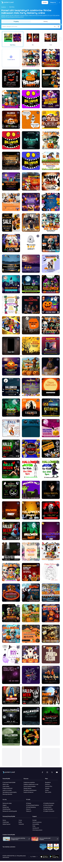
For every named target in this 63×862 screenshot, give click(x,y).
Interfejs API (35, 828)
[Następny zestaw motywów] (59, 39)
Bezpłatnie (48, 782)
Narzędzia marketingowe (30, 790)
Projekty (16, 21)
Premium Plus (48, 786)
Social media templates (30, 786)
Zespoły (47, 788)
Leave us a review (7, 790)
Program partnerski (7, 788)
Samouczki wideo (7, 803)
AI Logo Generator (48, 809)
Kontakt (34, 820)
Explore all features (28, 792)
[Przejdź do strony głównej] (6, 2)
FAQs (33, 826)
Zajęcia (4, 805)
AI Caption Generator (48, 811)
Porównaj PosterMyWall (9, 816)
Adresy (45, 21)
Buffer (20, 822)
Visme (20, 820)
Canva (4, 820)
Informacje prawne (37, 830)
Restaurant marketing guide (10, 811)
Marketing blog (6, 809)
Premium (47, 784)
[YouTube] (56, 772)
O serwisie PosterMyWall (9, 782)
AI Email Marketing (31, 807)
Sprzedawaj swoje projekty (10, 792)
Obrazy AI (28, 811)
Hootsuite (21, 824)
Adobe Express (6, 824)
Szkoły (47, 790)
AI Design (28, 803)
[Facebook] (42, 772)
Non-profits (48, 792)
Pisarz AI (28, 809)
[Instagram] (47, 772)
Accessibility (35, 824)
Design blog (6, 807)
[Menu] (59, 2)
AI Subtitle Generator (48, 803)
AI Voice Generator (48, 805)
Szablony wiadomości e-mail (31, 784)
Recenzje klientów (7, 794)
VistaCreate (6, 822)
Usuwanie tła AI (47, 807)
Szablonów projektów (29, 782)
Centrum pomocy (37, 822)
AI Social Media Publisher (32, 805)
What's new (6, 784)
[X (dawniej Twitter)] (52, 772)
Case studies (6, 786)
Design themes (27, 788)
